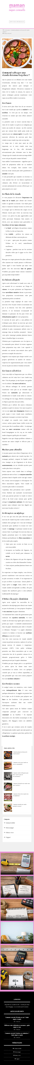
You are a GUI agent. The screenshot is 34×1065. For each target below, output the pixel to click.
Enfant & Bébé (10, 823)
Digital (8, 837)
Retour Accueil (7, 33)
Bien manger (10, 828)
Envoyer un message (17, 21)
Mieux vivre (10, 832)
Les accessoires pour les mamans (21, 1006)
